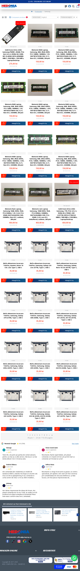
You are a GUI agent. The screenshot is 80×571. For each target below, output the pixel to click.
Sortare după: (36, 17)
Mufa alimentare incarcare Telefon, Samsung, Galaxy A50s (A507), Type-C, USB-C (13, 366)
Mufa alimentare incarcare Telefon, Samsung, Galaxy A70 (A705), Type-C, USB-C (13, 316)
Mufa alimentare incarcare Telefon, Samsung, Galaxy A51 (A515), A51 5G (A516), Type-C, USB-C (67, 317)
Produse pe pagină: (66, 17)
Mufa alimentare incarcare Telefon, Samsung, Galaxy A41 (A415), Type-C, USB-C (13, 414)
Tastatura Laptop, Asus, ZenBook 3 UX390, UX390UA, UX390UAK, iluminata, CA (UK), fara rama (17, 513)
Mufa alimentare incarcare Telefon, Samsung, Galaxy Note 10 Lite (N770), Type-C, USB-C (66, 266)
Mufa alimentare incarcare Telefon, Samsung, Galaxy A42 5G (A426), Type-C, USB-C (66, 366)
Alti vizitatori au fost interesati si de (17, 504)
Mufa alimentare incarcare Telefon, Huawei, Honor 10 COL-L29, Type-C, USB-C (13, 265)
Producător (38, 11)
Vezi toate (75, 444)
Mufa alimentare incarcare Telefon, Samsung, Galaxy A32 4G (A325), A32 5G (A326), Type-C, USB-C (40, 415)
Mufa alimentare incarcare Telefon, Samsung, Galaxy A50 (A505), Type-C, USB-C (40, 366)
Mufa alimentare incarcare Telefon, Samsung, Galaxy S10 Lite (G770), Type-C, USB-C (40, 265)
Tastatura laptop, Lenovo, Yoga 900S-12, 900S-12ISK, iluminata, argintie (43, 512)
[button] (2, 515)
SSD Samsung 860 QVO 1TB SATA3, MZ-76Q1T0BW (69, 511)
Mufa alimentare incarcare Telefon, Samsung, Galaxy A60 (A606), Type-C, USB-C (40, 316)
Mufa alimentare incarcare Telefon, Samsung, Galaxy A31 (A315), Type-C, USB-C (67, 414)
